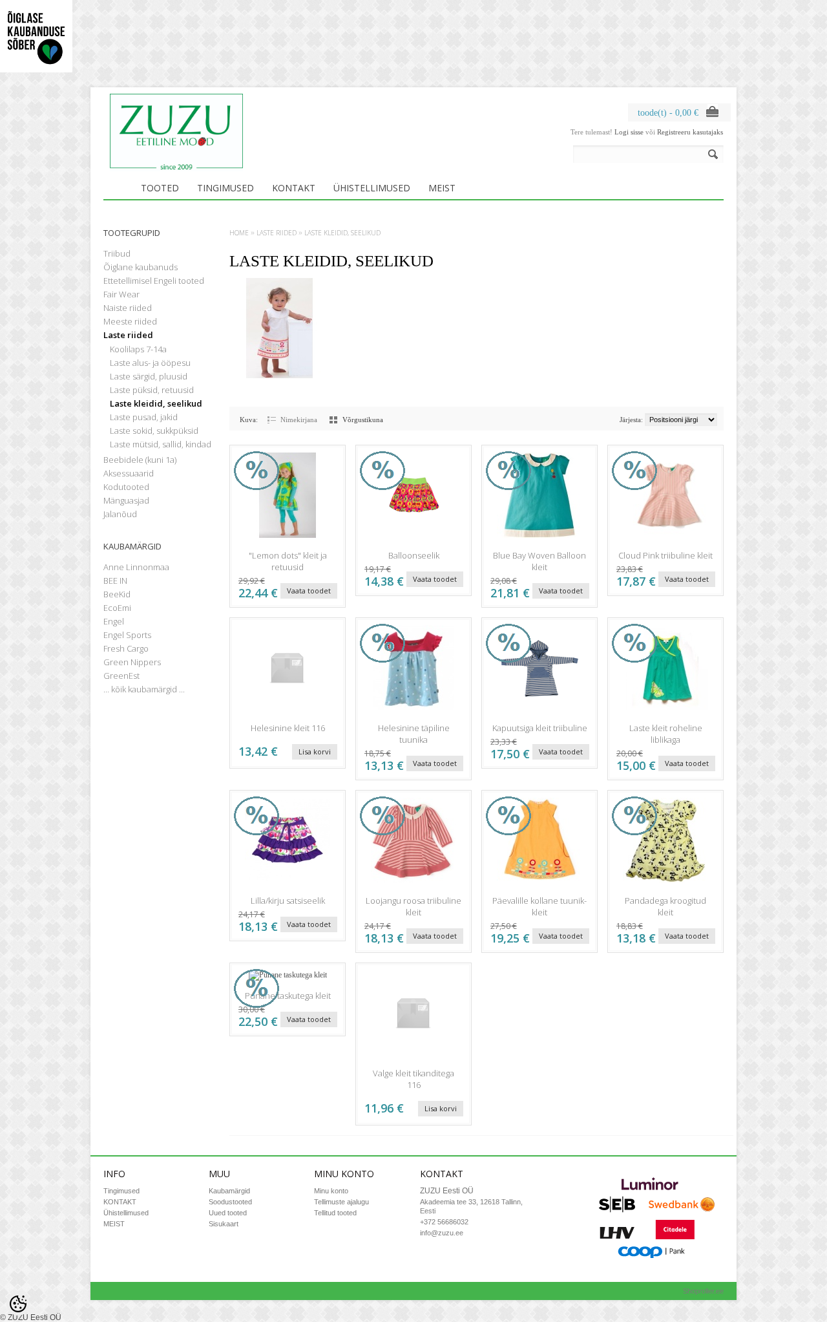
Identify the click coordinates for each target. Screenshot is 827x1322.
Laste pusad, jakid (144, 417)
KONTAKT (293, 188)
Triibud (117, 253)
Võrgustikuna (362, 419)
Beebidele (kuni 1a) (139, 459)
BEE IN (115, 580)
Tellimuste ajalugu (341, 1202)
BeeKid (117, 594)
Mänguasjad (126, 500)
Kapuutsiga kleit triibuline (539, 728)
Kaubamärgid (229, 1191)
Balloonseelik (413, 555)
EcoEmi (117, 607)
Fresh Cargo (126, 648)
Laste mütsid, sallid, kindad (160, 444)
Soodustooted (230, 1202)
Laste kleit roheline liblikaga (665, 733)
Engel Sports (127, 635)
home (239, 232)
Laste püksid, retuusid (152, 390)
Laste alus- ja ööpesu (150, 362)
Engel (113, 621)
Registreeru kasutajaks (690, 132)
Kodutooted (126, 487)
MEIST (441, 188)
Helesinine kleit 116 (288, 728)
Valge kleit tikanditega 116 (413, 1079)
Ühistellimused (371, 188)
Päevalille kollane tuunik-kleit (539, 906)
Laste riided (128, 335)
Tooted (160, 188)
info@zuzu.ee (441, 1233)
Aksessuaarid (128, 473)
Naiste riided (127, 308)
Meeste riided (130, 321)
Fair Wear (121, 294)
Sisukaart (223, 1224)
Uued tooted (228, 1213)
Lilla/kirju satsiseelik (288, 900)
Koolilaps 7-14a (138, 349)
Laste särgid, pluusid (148, 376)
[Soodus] (287, 540)
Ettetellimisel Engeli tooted (153, 280)
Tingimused (225, 188)
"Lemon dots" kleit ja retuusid (288, 561)
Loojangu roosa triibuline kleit (413, 906)
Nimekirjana (298, 419)
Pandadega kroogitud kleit (665, 906)
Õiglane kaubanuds (140, 267)
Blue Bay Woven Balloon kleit (539, 561)
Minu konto (331, 1191)
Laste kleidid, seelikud (156, 403)
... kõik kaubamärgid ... (144, 689)
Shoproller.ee (703, 1291)
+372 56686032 (444, 1222)
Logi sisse (629, 132)
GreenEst (121, 675)
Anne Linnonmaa (136, 567)
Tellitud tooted (335, 1213)
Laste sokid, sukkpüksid (154, 430)
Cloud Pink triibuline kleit (665, 555)
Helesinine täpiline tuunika (414, 733)
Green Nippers (132, 662)
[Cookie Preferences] (18, 1304)
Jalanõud (120, 514)
